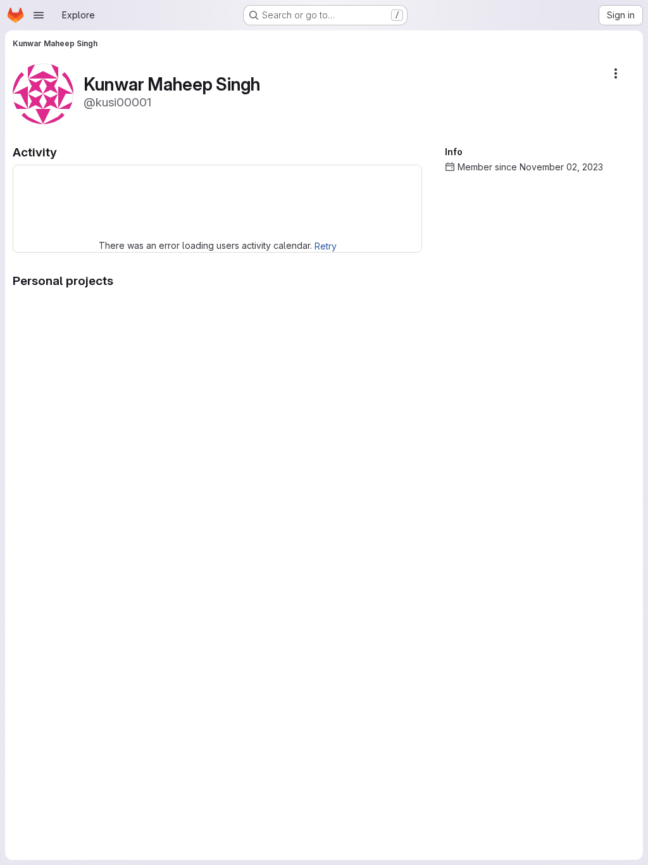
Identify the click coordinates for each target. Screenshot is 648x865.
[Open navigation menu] (38, 15)
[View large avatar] (43, 92)
